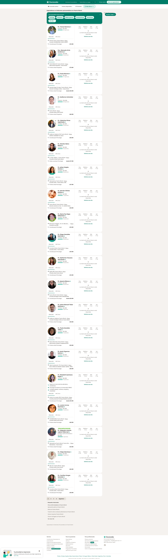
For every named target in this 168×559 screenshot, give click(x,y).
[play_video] (52, 124)
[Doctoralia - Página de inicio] (55, 2)
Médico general (69, 17)
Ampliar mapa (110, 14)
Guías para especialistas (91, 544)
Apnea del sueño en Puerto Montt (56, 507)
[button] (100, 14)
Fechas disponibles (67, 6)
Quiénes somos (50, 547)
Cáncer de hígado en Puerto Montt (56, 516)
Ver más (51, 21)
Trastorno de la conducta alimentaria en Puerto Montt (61, 512)
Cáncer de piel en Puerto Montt (55, 514)
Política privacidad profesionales (55, 544)
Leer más (16, 555)
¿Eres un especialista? (113, 2)
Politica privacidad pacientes (54, 542)
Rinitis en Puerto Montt (53, 509)
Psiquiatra (60, 17)
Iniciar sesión (102, 2)
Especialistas (69, 539)
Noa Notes (89, 542)
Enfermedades (69, 547)
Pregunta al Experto (71, 542)
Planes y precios (89, 539)
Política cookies (50, 545)
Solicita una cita (88, 36)
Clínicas (67, 541)
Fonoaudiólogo (80, 17)
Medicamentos (69, 544)
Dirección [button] (51, 36)
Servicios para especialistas (91, 541)
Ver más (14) (51, 519)
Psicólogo (51, 17)
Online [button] (58, 36)
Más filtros (89, 6)
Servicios (68, 545)
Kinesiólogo (90, 17)
